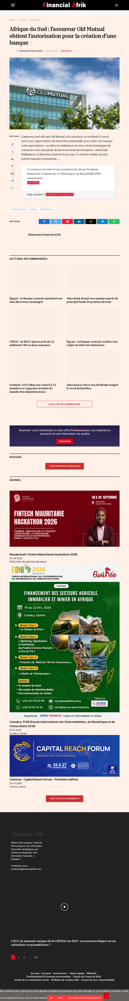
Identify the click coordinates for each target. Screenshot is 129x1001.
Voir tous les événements (64, 798)
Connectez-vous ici (60, 194)
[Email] (12, 173)
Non (60, 998)
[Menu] (13, 5)
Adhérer (33, 182)
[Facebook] (12, 144)
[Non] (106, 996)
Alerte (34, 209)
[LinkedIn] (12, 159)
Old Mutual (46, 209)
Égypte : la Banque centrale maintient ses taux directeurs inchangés (35, 300)
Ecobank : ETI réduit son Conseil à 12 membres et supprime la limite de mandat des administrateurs (32, 388)
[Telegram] (12, 181)
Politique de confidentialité (84, 998)
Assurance (66, 51)
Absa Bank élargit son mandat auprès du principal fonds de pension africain (92, 300)
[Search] (116, 5)
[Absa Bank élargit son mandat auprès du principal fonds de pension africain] (93, 279)
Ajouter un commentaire (64, 404)
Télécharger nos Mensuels (64, 466)
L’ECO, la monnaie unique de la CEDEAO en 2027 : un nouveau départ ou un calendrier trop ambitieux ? (63, 943)
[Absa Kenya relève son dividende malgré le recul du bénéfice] (93, 366)
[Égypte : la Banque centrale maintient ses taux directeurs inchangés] (35, 279)
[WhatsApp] (12, 188)
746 (36, 957)
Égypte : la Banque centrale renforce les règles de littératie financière (92, 343)
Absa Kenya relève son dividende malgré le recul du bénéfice (92, 386)
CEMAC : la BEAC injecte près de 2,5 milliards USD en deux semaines (31, 343)
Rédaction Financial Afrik (31, 51)
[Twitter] (12, 152)
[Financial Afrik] (64, 5)
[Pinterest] (12, 166)
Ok (51, 998)
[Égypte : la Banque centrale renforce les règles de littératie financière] (93, 323)
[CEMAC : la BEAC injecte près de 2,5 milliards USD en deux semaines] (35, 323)
